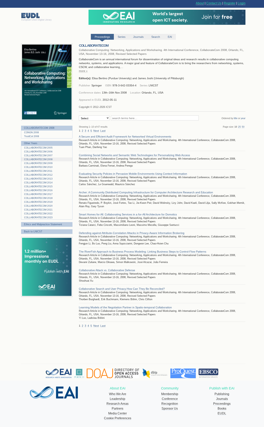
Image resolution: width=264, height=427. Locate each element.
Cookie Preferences (117, 418)
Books (222, 408)
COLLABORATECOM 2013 (38, 178)
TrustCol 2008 (31, 136)
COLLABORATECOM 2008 (39, 127)
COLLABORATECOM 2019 (38, 202)
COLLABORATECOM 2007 (38, 155)
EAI (170, 36)
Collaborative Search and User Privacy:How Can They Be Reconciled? (122, 288)
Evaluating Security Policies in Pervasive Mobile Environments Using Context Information (133, 173)
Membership (169, 394)
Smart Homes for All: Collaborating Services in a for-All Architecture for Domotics (128, 214)
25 (239, 126)
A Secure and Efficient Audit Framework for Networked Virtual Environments (125, 136)
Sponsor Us (170, 408)
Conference (170, 398)
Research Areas (117, 403)
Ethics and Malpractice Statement (43, 224)
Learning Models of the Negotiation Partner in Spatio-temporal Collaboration (125, 307)
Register (229, 3)
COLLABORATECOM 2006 (38, 151)
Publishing (222, 394)
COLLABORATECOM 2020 (38, 205)
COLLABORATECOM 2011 (38, 171)
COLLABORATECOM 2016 (38, 190)
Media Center (117, 413)
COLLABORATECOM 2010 (38, 167)
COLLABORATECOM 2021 (38, 209)
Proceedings (222, 403)
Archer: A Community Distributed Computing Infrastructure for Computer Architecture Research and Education (146, 192)
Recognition (169, 403)
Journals (222, 398)
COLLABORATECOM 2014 (38, 182)
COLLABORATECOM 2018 (38, 198)
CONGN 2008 (31, 132)
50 (243, 126)
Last (103, 130)
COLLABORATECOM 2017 (38, 194)
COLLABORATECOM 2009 (38, 163)
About (200, 3)
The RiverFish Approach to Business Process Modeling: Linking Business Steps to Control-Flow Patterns (142, 251)
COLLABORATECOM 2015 (38, 186)
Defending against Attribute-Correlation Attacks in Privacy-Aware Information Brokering (131, 233)
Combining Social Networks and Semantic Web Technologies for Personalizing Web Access (134, 155)
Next (96, 130)
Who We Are (117, 394)
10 (235, 126)
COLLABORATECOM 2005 (38, 147)
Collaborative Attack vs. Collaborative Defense (107, 270)
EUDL (222, 413)
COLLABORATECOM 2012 (38, 175)
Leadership (117, 398)
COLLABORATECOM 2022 (38, 213)
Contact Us (213, 3)
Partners (117, 408)
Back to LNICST (33, 231)
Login (241, 3)
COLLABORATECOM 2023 (38, 217)
